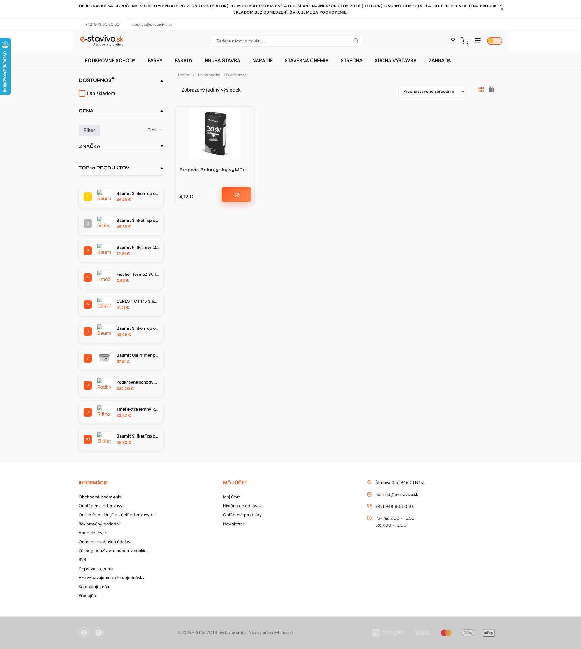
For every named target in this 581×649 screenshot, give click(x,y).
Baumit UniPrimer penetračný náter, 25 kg (138, 355)
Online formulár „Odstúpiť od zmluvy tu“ (117, 515)
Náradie (262, 60)
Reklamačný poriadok (100, 524)
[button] (287, 41)
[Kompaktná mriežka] (491, 90)
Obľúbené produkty (242, 515)
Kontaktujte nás (94, 586)
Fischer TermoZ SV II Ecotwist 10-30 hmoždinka (138, 274)
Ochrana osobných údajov (104, 541)
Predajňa (87, 595)
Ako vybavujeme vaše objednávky (112, 577)
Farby (155, 60)
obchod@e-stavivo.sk (396, 494)
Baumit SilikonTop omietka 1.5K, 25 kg (138, 193)
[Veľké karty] (481, 90)
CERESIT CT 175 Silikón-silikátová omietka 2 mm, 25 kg (138, 301)
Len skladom (101, 93)
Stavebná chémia (307, 60)
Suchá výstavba (396, 60)
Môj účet (231, 497)
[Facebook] (84, 632)
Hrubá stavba (222, 60)
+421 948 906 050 (394, 506)
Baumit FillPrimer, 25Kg (138, 247)
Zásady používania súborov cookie (112, 550)
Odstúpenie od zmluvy (101, 505)
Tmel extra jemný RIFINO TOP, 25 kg (138, 409)
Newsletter (233, 524)
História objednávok (242, 505)
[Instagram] (99, 632)
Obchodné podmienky (101, 497)
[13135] (236, 194)
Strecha (352, 60)
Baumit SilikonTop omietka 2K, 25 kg (138, 328)
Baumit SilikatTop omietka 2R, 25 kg (138, 220)
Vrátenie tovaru (94, 532)
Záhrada (440, 60)
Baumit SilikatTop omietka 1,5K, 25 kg (138, 436)
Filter (89, 130)
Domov (184, 74)
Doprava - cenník (96, 568)
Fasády (184, 60)
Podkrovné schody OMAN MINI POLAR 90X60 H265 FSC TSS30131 (138, 382)
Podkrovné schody (110, 60)
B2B (82, 559)
